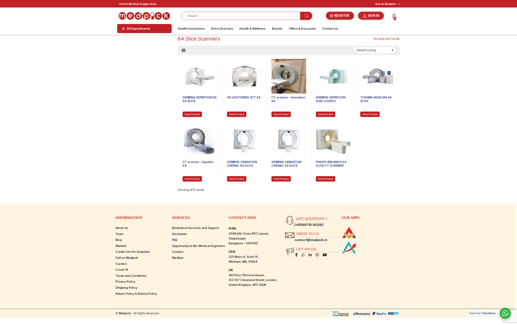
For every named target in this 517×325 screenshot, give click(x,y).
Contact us (330, 28)
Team (119, 234)
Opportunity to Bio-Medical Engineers (198, 246)
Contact (177, 251)
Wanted (121, 246)
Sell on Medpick (385, 3)
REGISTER (341, 16)
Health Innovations (191, 28)
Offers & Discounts (302, 28)
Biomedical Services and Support (195, 228)
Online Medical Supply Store (138, 3)
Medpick (125, 313)
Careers (121, 263)
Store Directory (222, 28)
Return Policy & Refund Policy (136, 293)
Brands (277, 28)
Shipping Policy (126, 287)
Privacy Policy (125, 281)
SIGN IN (373, 16)
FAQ (174, 239)
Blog (119, 239)
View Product (192, 114)
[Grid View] (183, 50)
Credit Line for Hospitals (133, 251)
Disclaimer (179, 234)
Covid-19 (122, 269)
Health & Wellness (253, 28)
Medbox (177, 257)
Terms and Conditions (131, 275)
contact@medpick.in (310, 240)
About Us (122, 228)
